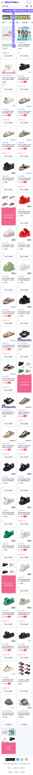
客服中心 (9, 768)
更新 (28, 764)
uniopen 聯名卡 (21, 11)
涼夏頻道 (13, 28)
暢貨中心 (13, 18)
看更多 (13, 46)
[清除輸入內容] (27, 6)
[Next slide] (14, 33)
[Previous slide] (2, 33)
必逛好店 (13, 32)
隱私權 (16, 772)
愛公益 (13, 42)
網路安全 (10, 772)
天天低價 (13, 25)
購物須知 (22, 768)
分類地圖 (22, 772)
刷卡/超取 (13, 35)
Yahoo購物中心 (11, 2)
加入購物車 (9, 56)
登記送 (13, 14)
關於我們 (16, 768)
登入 (28, 2)
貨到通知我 (8, 724)
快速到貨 (13, 21)
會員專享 (13, 39)
